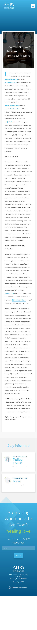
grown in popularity (12, 105)
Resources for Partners (19, 587)
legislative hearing (11, 79)
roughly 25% (9, 293)
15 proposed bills (11, 82)
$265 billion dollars (18, 300)
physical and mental (12, 109)
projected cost (10, 122)
